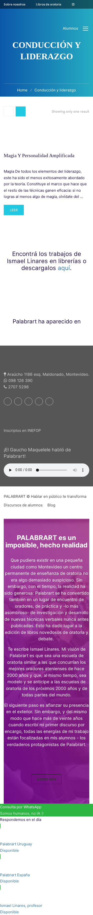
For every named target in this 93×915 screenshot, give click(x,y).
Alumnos (70, 28)
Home (22, 90)
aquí (64, 267)
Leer (17, 211)
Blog (51, 505)
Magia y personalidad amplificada (39, 155)
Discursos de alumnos (23, 505)
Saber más (46, 779)
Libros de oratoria (48, 4)
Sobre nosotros (14, 4)
